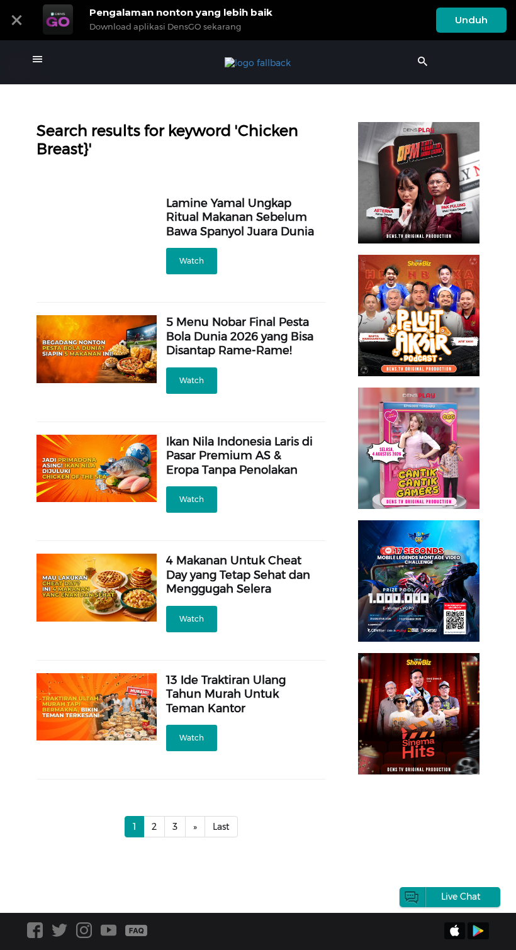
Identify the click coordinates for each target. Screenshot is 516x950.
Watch (191, 260)
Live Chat (461, 896)
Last (221, 826)
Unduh (471, 20)
